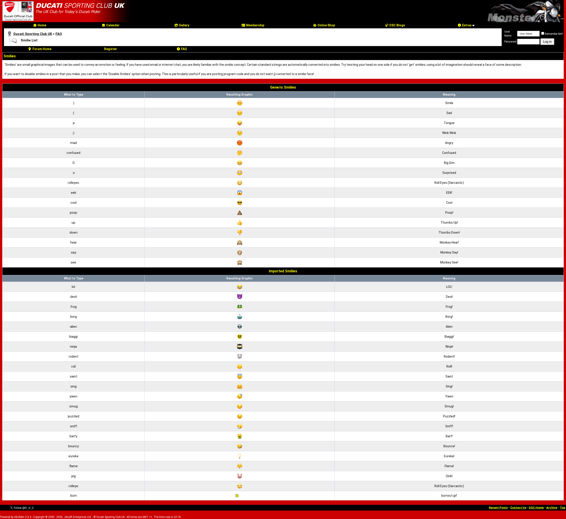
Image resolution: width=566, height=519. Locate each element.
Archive (551, 507)
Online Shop (326, 25)
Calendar (112, 25)
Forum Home (41, 49)
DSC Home (536, 507)
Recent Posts (498, 507)
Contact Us (518, 507)
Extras (466, 25)
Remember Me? (554, 33)
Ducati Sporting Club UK (32, 34)
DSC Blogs (397, 25)
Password (510, 41)
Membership (254, 25)
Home (41, 25)
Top (562, 507)
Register (110, 49)
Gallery (183, 25)
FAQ (58, 34)
